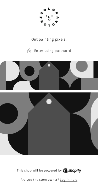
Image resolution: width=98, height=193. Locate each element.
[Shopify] (72, 170)
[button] (49, 50)
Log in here (68, 179)
